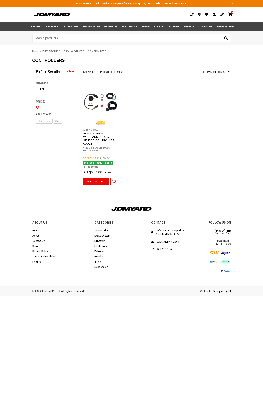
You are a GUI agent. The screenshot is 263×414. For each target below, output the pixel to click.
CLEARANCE (51, 26)
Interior (98, 261)
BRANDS (35, 26)
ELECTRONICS (129, 26)
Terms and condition (43, 256)
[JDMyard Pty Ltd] (52, 14)
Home (35, 230)
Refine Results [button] (48, 71)
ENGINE (145, 26)
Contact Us (38, 241)
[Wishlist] (207, 15)
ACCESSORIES (70, 26)
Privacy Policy (40, 251)
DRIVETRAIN (110, 26)
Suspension (101, 266)
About (35, 235)
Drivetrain (99, 241)
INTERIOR (189, 26)
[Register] (223, 14)
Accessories (101, 230)
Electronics (100, 246)
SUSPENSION (205, 26)
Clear (70, 71)
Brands (36, 246)
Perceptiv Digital (222, 291)
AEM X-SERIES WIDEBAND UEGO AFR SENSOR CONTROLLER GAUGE (98, 138)
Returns (37, 261)
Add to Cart (96, 181)
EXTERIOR (174, 26)
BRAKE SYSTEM (91, 26)
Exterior (98, 256)
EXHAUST (159, 26)
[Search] (226, 38)
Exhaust (99, 251)
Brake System (102, 235)
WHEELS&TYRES (226, 26)
